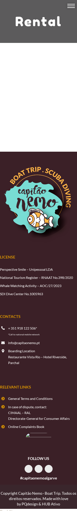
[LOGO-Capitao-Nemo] (37, 164)
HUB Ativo (51, 504)
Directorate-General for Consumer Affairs (39, 418)
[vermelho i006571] (38, 434)
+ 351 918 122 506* (22, 328)
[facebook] (29, 469)
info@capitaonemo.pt (24, 343)
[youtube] (49, 469)
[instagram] (39, 469)
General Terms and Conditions (30, 398)
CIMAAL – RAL (19, 413)
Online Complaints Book (26, 427)
